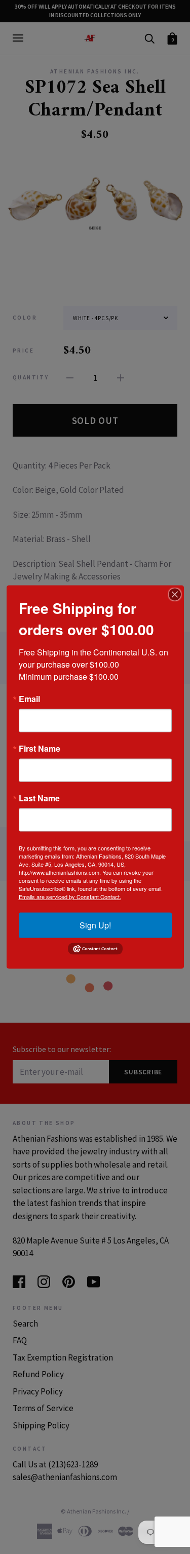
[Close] (175, 595)
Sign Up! (95, 925)
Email (29, 699)
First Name (39, 749)
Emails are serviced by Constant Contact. (70, 896)
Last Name (39, 798)
